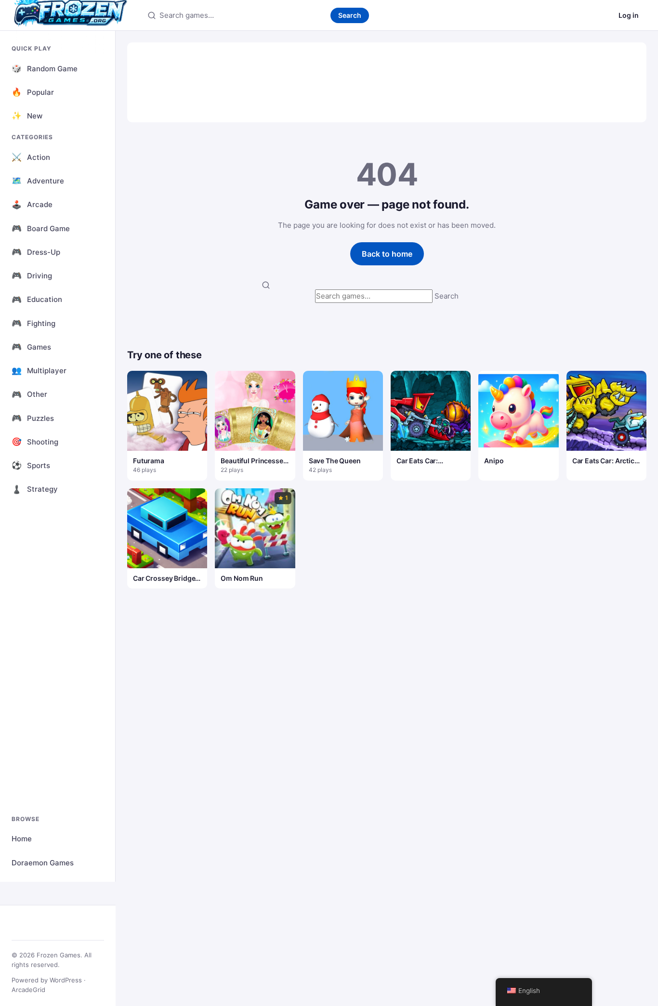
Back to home (387, 254)
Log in (629, 15)
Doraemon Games (43, 862)
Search (349, 15)
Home (22, 838)
